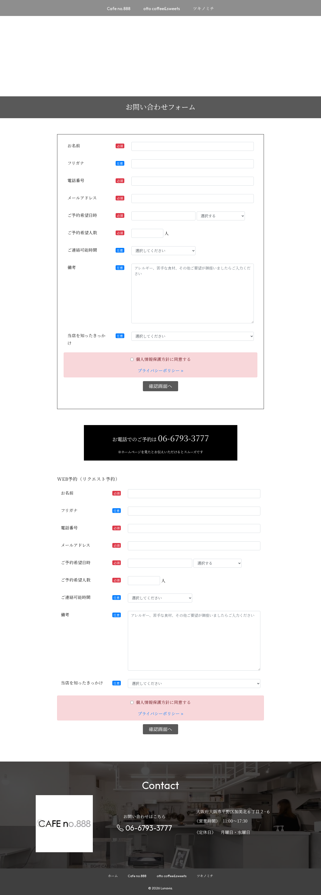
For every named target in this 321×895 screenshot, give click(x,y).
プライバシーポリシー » (160, 370)
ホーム (113, 876)
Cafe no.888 (118, 8)
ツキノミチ (203, 8)
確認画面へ (160, 386)
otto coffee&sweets (161, 8)
